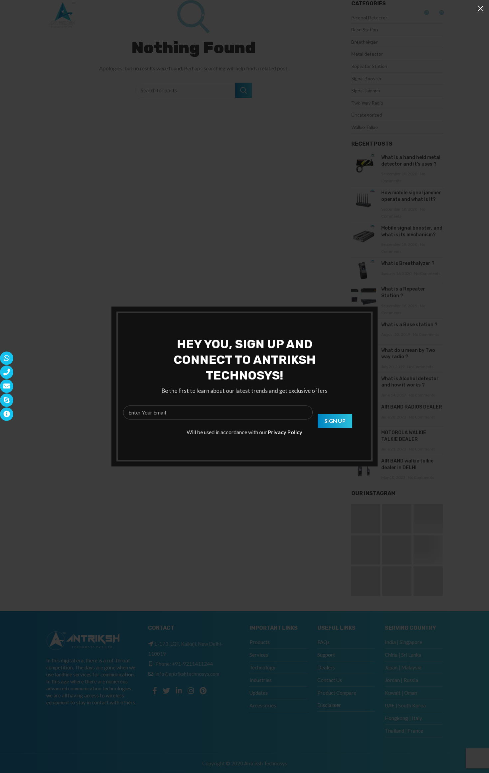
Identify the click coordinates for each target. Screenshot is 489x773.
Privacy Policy (285, 432)
